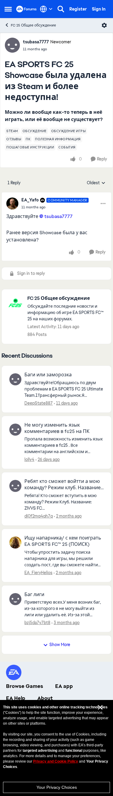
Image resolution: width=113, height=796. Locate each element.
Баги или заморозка (48, 375)
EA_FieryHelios (38, 572)
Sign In (98, 9)
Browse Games (24, 686)
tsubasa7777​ (58, 216)
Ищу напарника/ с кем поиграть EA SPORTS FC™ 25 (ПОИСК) (62, 541)
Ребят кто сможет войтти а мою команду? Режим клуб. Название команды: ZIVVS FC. (62, 484)
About (45, 698)
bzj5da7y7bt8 (37, 622)
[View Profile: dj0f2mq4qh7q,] (15, 486)
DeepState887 (38, 403)
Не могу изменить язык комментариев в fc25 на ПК (56, 428)
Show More (59, 644)
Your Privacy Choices (56, 787)
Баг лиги (34, 595)
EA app (64, 686)
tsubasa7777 (36, 42)
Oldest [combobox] (96, 183)
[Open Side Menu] (8, 9)
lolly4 (29, 459)
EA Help (15, 698)
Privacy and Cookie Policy (55, 761)
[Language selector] (46, 9)
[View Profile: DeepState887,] (15, 379)
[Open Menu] (104, 25)
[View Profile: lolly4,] (15, 430)
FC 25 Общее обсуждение (33, 25)
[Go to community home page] (26, 9)
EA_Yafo (30, 200)
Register (78, 9)
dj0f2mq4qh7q (38, 516)
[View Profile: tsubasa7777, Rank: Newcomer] (12, 45)
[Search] (60, 9)
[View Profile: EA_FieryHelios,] (15, 542)
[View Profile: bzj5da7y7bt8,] (15, 599)
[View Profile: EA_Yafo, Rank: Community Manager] (12, 203)
